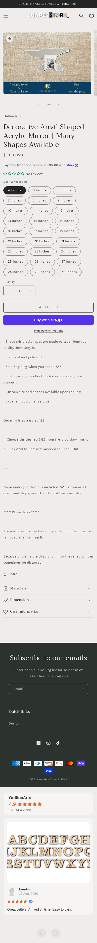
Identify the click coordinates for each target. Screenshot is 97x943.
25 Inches (15, 262)
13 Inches (15, 221)
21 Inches (68, 241)
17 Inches (41, 231)
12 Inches (67, 211)
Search (14, 723)
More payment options (48, 330)
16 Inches (15, 231)
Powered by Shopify (59, 779)
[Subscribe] (83, 689)
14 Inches (41, 221)
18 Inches (67, 231)
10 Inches (15, 211)
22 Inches (15, 251)
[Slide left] (39, 105)
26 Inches (42, 262)
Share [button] (13, 574)
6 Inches (64, 190)
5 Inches (39, 190)
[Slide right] (58, 105)
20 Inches (42, 241)
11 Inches (41, 211)
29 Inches (42, 272)
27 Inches (69, 262)
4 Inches (14, 190)
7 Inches (14, 200)
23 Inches (42, 251)
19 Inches (15, 241)
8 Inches (39, 200)
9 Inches (64, 200)
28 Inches (15, 272)
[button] (6, 16)
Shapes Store (43, 779)
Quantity (9, 282)
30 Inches (69, 272)
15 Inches (67, 221)
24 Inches (68, 251)
